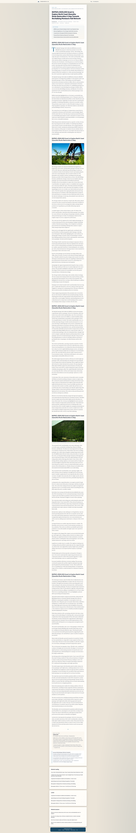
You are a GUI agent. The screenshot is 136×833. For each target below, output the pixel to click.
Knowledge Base (96, 1)
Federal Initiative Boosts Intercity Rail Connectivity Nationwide (66, 37)
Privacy (71, 761)
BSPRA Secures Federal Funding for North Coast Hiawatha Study (66, 29)
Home (53, 7)
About (65, 761)
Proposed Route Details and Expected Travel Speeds (64, 35)
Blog (91, 1)
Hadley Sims (55, 21)
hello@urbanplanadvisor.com (68, 828)
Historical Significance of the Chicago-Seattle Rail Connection (66, 31)
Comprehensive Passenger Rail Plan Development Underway (65, 33)
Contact (67, 761)
